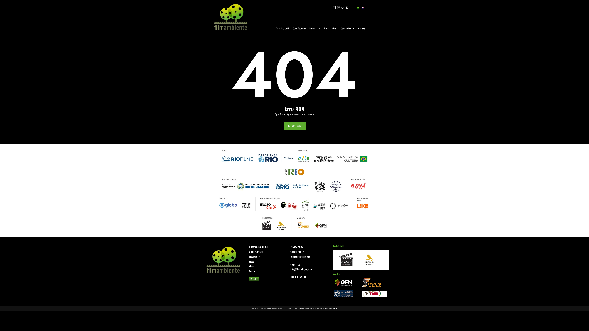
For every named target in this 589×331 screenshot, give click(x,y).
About (334, 28)
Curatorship (346, 28)
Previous (312, 28)
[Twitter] (301, 277)
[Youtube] (305, 277)
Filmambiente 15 (282, 28)
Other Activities (299, 28)
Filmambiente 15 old (258, 247)
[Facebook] (296, 277)
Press (326, 28)
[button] (351, 7)
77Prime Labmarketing (330, 308)
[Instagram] (292, 277)
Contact (361, 28)
